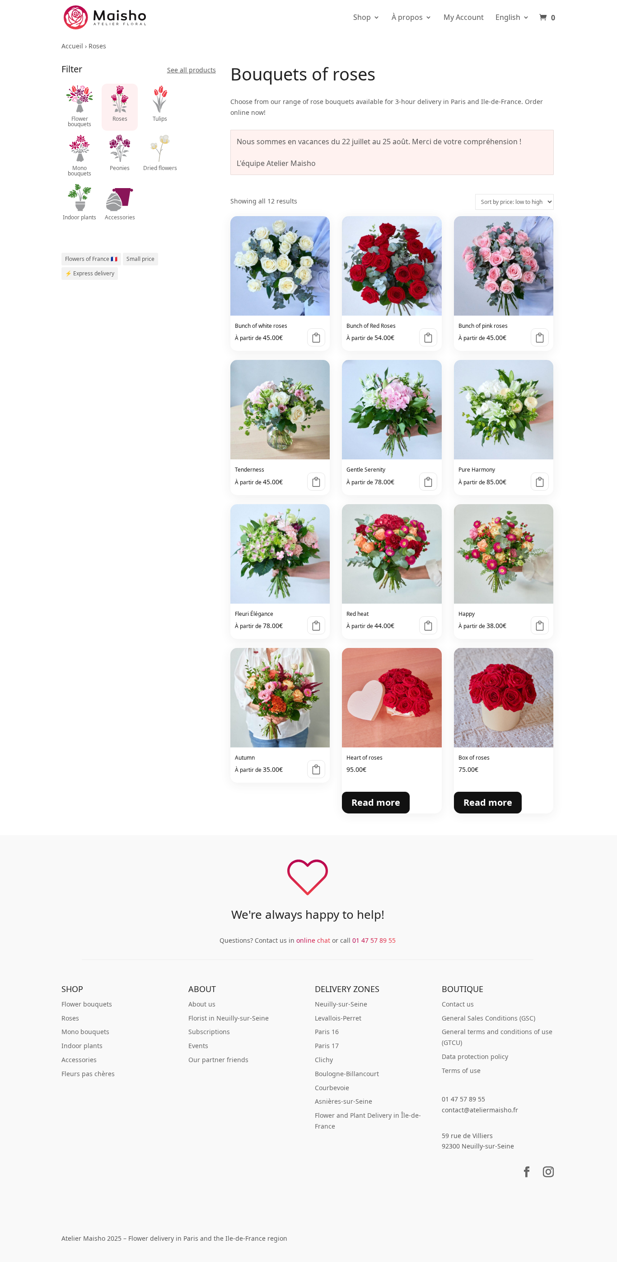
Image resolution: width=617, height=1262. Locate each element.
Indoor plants (82, 1045)
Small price (140, 259)
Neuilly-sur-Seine (341, 1004)
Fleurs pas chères (88, 1073)
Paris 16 (327, 1031)
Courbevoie (332, 1087)
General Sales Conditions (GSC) (488, 1018)
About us (201, 1004)
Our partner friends (218, 1059)
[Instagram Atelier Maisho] (548, 1178)
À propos (407, 18)
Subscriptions (209, 1031)
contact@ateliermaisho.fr (480, 1110)
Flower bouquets (86, 1004)
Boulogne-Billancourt (347, 1073)
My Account (464, 18)
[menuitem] (512, 24)
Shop (362, 18)
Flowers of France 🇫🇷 (91, 259)
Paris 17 (327, 1045)
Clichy (324, 1059)
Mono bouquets (85, 1031)
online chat (313, 940)
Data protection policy (475, 1056)
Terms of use (461, 1070)
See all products (191, 70)
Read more (316, 337)
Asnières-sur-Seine (343, 1101)
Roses (70, 1018)
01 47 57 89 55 (374, 940)
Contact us (458, 1004)
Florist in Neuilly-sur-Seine (228, 1018)
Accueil (72, 46)
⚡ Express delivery (89, 273)
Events (198, 1045)
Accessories (79, 1059)
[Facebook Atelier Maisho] (526, 1178)
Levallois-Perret (338, 1018)
